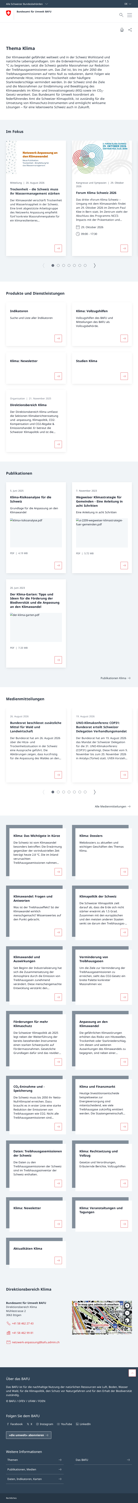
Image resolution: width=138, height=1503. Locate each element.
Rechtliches (11, 1498)
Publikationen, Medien (21, 1469)
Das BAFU (82, 1460)
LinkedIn (85, 1424)
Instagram (46, 1424)
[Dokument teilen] (130, 29)
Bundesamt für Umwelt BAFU (34, 11)
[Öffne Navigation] (130, 15)
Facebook (16, 1424)
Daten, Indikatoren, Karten (24, 1479)
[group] (36, 198)
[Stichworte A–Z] (123, 4)
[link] (36, 852)
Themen (12, 1460)
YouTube (66, 1424)
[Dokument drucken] (122, 29)
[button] (52, 265)
